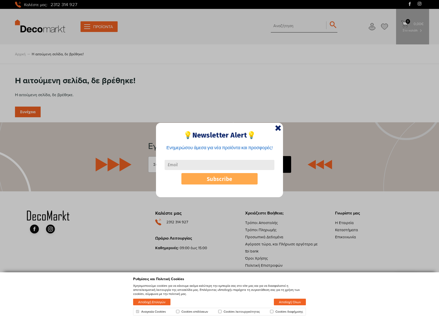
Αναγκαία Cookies (153, 312)
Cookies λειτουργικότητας (242, 312)
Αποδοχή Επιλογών (151, 302)
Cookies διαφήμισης (289, 312)
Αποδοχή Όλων (290, 302)
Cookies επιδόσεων (194, 312)
